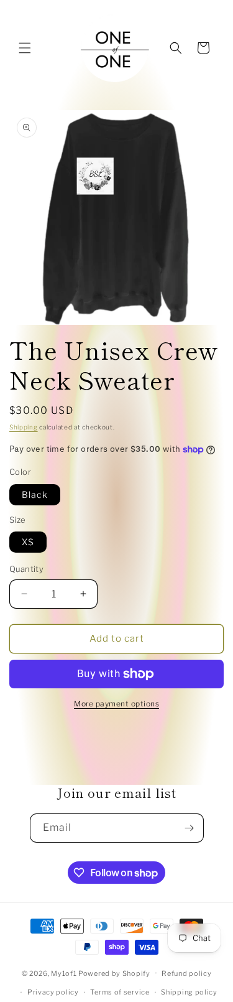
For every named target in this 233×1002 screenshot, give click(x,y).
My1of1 (63, 972)
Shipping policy (189, 992)
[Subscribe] (189, 828)
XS (28, 541)
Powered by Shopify (114, 972)
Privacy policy (53, 992)
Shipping (23, 427)
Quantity (26, 569)
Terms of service (119, 992)
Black (35, 494)
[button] (25, 48)
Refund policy (186, 973)
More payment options (116, 703)
